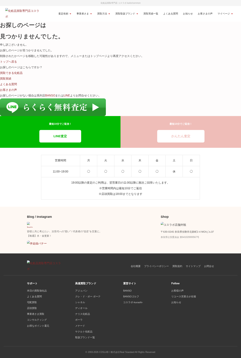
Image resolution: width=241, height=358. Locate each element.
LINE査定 (60, 136)
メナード (80, 325)
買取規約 (177, 266)
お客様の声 (177, 290)
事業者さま (83, 13)
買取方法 (102, 13)
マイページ (224, 13)
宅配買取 (32, 302)
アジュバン (81, 290)
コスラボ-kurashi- (133, 302)
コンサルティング (37, 319)
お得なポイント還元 (38, 325)
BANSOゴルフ (131, 296)
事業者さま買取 (35, 314)
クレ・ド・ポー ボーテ (88, 296)
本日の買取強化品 (37, 290)
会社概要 (136, 266)
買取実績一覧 (150, 13)
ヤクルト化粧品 (83, 331)
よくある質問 (170, 13)
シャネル (80, 302)
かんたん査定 (180, 136)
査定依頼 (63, 13)
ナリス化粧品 (82, 314)
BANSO (50, 95)
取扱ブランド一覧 (85, 337)
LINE (67, 95)
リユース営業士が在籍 (183, 296)
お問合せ (209, 266)
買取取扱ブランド (125, 13)
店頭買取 (32, 308)
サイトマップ (193, 266)
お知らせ (188, 13)
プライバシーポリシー (156, 266)
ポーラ (79, 319)
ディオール (81, 308)
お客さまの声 (205, 13)
